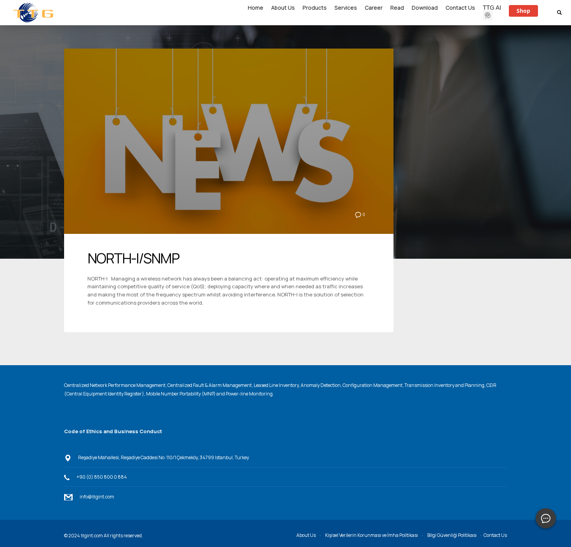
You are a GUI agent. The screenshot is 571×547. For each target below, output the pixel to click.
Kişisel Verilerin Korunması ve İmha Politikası (371, 535)
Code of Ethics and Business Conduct (113, 431)
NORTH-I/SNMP (133, 258)
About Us (306, 535)
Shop (523, 10)
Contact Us (495, 535)
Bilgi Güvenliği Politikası (452, 535)
